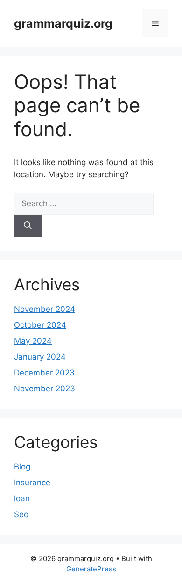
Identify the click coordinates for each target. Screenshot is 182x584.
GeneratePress (91, 568)
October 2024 (40, 325)
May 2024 (33, 341)
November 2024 (44, 309)
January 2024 (40, 356)
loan (22, 498)
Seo (21, 514)
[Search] (28, 226)
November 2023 (44, 388)
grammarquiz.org (63, 23)
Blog (22, 466)
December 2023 (44, 372)
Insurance (32, 482)
